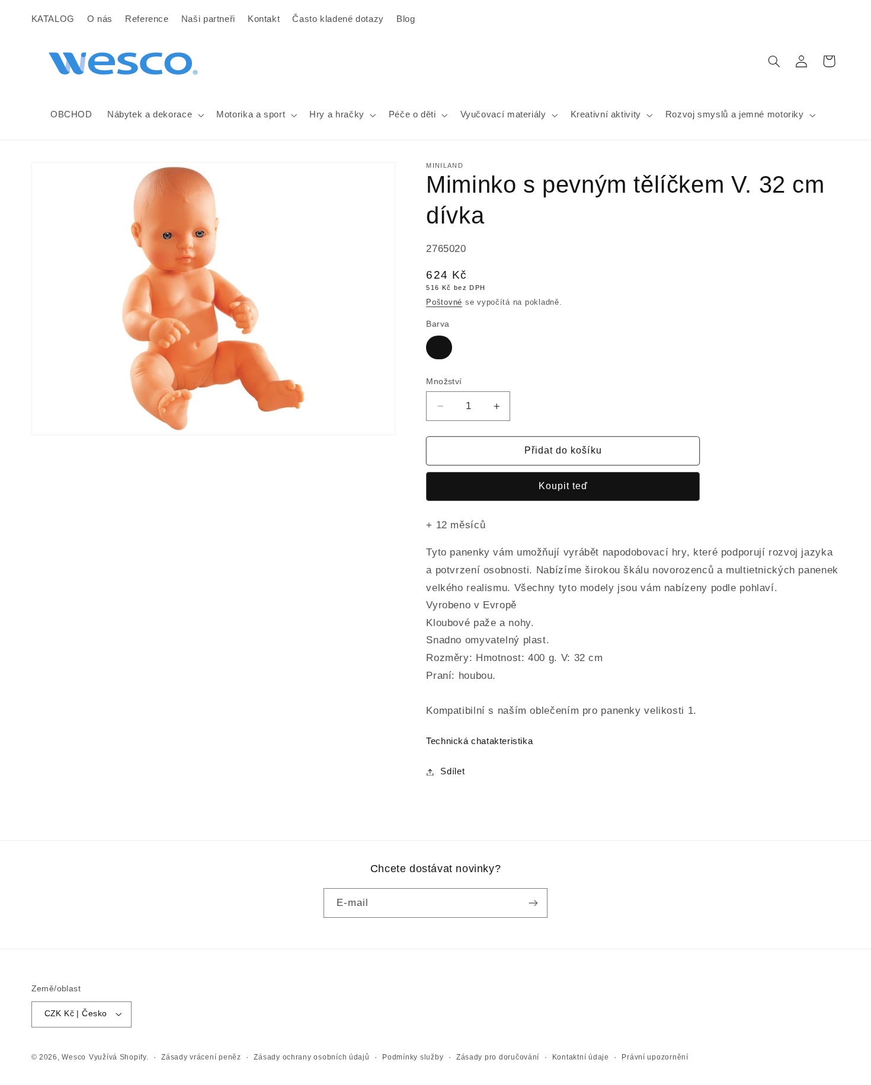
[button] (154, 115)
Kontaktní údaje (580, 1057)
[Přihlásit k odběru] (533, 902)
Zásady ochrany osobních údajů (311, 1057)
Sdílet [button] (452, 771)
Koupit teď (563, 486)
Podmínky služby (412, 1057)
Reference (147, 19)
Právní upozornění (655, 1057)
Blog (405, 19)
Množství (444, 381)
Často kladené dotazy (338, 19)
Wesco (74, 1057)
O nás (100, 19)
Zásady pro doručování (497, 1057)
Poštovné (444, 302)
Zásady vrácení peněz (201, 1057)
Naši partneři (208, 19)
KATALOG (53, 19)
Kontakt (264, 19)
